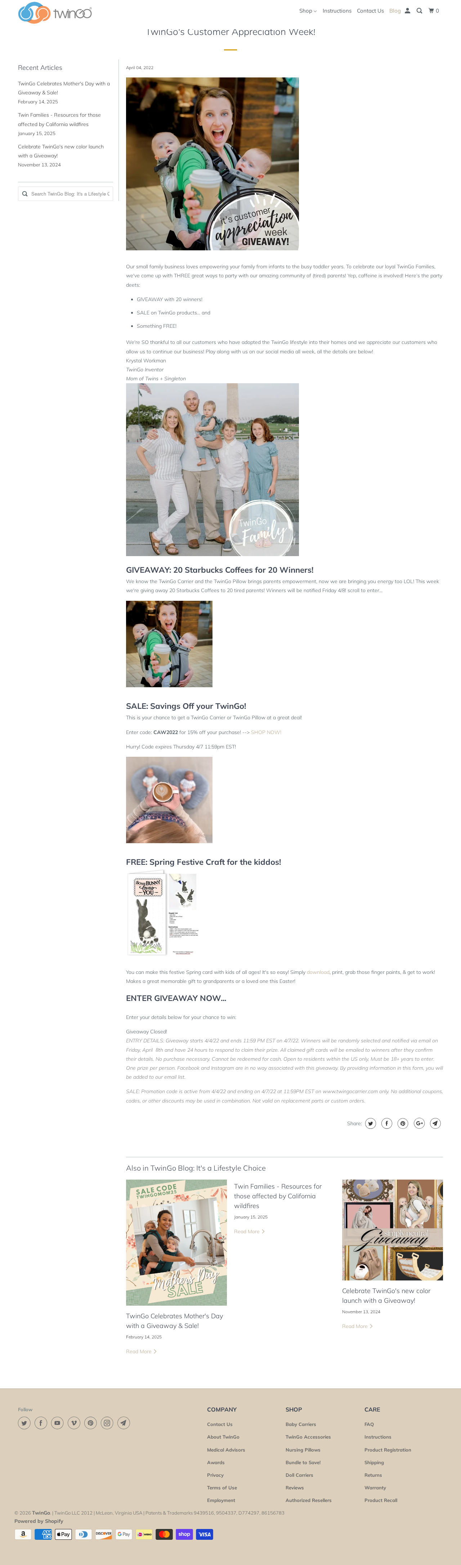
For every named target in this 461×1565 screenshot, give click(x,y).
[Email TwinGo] (125, 1423)
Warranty (375, 1487)
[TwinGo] (55, 13)
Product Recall (380, 1500)
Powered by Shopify (38, 1521)
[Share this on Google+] (418, 1123)
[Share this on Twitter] (369, 1123)
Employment (221, 1500)
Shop (306, 10)
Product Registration (387, 1450)
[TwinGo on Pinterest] (91, 1423)
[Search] (420, 10)
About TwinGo (223, 1437)
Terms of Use (222, 1487)
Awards (216, 1462)
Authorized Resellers (309, 1500)
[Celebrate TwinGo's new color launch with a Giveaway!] (392, 1230)
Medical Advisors (226, 1450)
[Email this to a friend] (434, 1123)
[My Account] (408, 10)
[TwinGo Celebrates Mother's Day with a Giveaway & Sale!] (176, 1243)
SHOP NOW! (266, 732)
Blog (395, 10)
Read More (139, 1351)
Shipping (374, 1462)
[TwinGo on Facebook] (42, 1423)
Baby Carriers (301, 1424)
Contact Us (370, 10)
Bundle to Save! (303, 1462)
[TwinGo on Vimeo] (75, 1423)
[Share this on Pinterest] (402, 1123)
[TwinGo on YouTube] (58, 1423)
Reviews (295, 1487)
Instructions (337, 10)
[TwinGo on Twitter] (25, 1423)
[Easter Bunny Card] (163, 957)
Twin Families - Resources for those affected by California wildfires (278, 1196)
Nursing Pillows (303, 1450)
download (318, 972)
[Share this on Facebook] (386, 1123)
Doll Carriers (299, 1475)
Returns (373, 1475)
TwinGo (41, 1513)
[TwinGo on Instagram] (108, 1423)
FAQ (369, 1424)
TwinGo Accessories (308, 1437)
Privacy (215, 1475)
